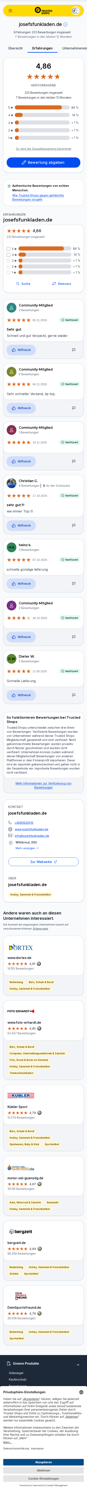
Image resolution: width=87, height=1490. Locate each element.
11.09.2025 (40, 671)
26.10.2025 (40, 618)
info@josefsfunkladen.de (32, 835)
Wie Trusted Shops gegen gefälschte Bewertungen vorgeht (38, 197)
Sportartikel (52, 1144)
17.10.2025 (40, 495)
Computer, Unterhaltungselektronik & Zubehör (37, 1053)
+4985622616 (23, 822)
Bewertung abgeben (46, 162)
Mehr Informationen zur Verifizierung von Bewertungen (44, 785)
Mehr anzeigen (25, 848)
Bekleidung (16, 982)
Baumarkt (52, 1202)
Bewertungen (18, 1386)
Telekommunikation (21, 1073)
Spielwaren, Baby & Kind (24, 1144)
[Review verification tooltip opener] (65, 24)
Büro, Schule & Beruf (41, 982)
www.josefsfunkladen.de (31, 829)
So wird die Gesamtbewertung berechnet (43, 148)
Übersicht (15, 48)
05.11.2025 (40, 320)
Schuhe (14, 1273)
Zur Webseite (41, 862)
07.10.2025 (40, 559)
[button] (10, 10)
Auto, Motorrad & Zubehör (25, 1202)
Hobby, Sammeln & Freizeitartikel (30, 894)
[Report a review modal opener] (73, 350)
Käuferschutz (18, 1379)
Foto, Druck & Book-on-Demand (29, 1059)
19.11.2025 (40, 442)
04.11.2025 (40, 384)
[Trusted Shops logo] (43, 10)
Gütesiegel (16, 1373)
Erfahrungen (42, 48)
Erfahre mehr (40, 928)
